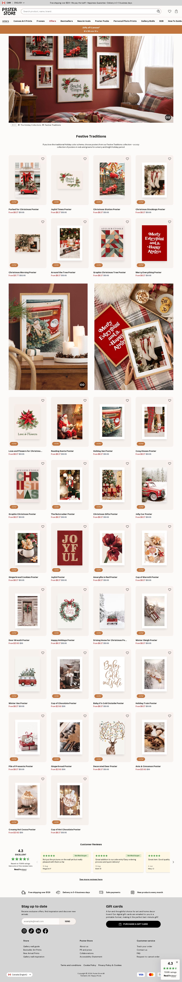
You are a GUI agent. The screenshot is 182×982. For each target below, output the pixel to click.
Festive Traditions (53, 125)
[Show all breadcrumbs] (14, 125)
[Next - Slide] (173, 862)
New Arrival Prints (31, 953)
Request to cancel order (148, 956)
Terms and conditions (71, 965)
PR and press (86, 950)
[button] (170, 969)
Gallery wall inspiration (33, 956)
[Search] (158, 11)
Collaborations (87, 953)
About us (84, 946)
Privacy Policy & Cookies (110, 965)
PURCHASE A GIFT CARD (135, 924)
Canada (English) (19, 974)
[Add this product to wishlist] (42, 159)
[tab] (169, 11)
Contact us (142, 950)
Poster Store (97, 973)
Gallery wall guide (31, 946)
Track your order (144, 946)
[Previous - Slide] (37, 862)
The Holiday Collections (31, 125)
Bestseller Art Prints (32, 950)
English (18, 3)
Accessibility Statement (91, 956)
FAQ (138, 953)
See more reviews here (91, 879)
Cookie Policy (89, 965)
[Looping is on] (168, 117)
